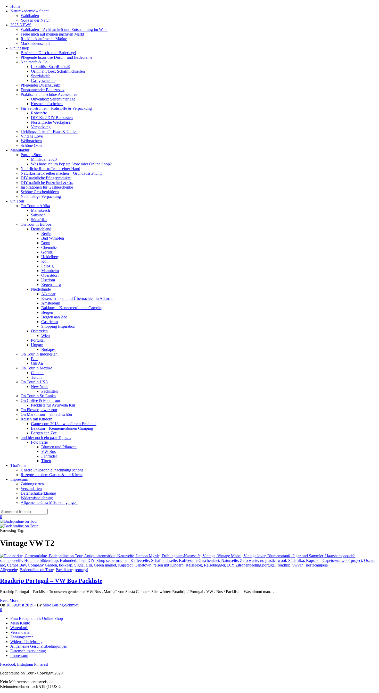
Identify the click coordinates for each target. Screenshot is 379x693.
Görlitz (47, 252)
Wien (45, 335)
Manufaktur (19, 150)
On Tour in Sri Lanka (38, 396)
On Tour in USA (34, 382)
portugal (81, 570)
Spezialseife (40, 76)
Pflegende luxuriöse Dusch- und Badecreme (56, 57)
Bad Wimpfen (52, 238)
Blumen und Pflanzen (59, 447)
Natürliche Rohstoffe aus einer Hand (50, 168)
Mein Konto (20, 623)
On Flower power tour (39, 410)
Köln (45, 261)
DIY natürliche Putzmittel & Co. (47, 182)
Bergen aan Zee (54, 317)
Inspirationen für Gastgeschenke (47, 187)
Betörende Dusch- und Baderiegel (48, 52)
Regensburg (51, 284)
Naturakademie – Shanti (30, 11)
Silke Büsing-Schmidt (60, 605)
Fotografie (39, 442)
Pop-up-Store (31, 155)
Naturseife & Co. (34, 62)
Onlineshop (19, 48)
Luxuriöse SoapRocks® (50, 66)
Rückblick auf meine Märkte (44, 39)
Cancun (37, 372)
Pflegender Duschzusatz (40, 85)
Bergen (47, 312)
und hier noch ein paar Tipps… (46, 437)
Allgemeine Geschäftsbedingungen (49, 502)
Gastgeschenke (43, 80)
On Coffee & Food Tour (40, 400)
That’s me (18, 465)
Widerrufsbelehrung (37, 498)
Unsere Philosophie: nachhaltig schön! (52, 470)
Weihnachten (31, 141)
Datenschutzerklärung (38, 493)
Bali (34, 359)
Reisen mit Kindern (36, 419)
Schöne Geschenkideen (40, 192)
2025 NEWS (20, 25)
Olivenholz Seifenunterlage (53, 99)
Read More (9, 600)
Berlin (46, 233)
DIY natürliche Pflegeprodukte (46, 178)
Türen (46, 461)
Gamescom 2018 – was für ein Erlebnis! (63, 423)
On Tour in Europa (36, 224)
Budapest (48, 349)
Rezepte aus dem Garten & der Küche (52, 474)
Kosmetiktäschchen (47, 104)
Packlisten (49, 391)
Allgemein (8, 570)
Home (15, 6)
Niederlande (41, 289)
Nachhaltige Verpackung (41, 196)
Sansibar (38, 215)
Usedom (48, 280)
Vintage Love (32, 136)
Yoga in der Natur (35, 20)
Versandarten (31, 488)
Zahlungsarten (32, 484)
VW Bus (48, 451)
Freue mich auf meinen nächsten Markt (52, 34)
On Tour (17, 201)
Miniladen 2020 (44, 159)
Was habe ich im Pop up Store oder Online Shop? (71, 164)
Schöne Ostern (33, 145)
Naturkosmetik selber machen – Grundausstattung (61, 173)
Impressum (19, 479)
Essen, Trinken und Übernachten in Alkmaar (77, 298)
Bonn (45, 243)
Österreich (39, 331)
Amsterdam (50, 303)
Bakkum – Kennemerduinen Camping (72, 308)
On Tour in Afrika (35, 206)
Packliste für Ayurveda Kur (53, 405)
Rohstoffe (39, 113)
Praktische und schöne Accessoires (49, 94)
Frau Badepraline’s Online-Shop (36, 618)
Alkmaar (48, 294)
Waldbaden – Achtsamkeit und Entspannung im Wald (64, 29)
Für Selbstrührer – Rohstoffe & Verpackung (56, 108)
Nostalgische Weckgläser (51, 122)
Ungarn (37, 345)
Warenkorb (19, 628)
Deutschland (41, 229)
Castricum (49, 321)
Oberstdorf (50, 275)
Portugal (38, 340)
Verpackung (41, 127)
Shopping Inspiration (58, 326)
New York (39, 386)
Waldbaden (30, 15)
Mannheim (50, 270)
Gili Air (37, 363)
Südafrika (39, 219)
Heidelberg (50, 257)
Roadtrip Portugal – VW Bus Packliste (51, 580)
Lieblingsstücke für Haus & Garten (49, 131)
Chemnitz (49, 247)
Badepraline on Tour (36, 570)
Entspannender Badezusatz (42, 90)
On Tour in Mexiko (36, 368)
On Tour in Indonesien (39, 354)
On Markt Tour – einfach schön (46, 414)
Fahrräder (49, 456)
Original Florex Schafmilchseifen (58, 71)
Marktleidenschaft (35, 43)
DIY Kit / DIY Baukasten (52, 117)
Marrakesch (40, 210)
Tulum (36, 377)
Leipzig (47, 266)
